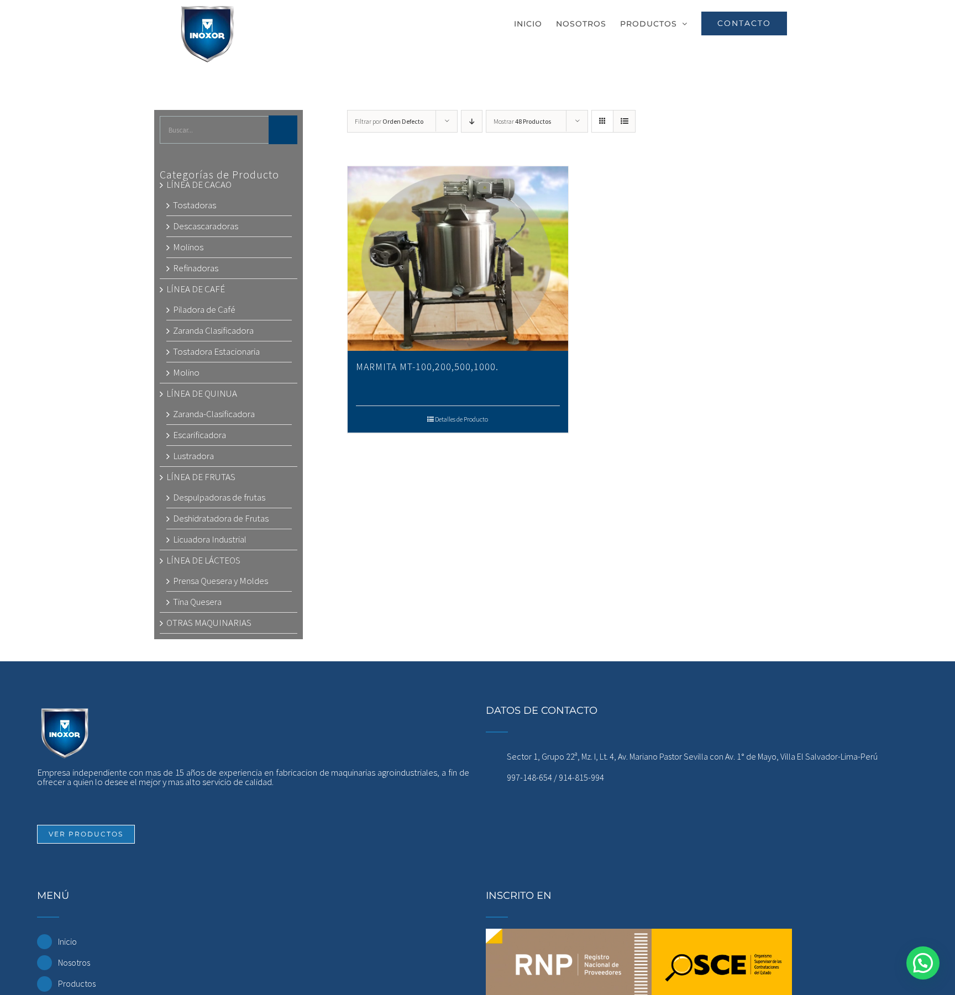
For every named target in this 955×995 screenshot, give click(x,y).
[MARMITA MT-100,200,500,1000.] (458, 258)
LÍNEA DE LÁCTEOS (203, 560)
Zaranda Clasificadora (213, 330)
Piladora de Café (204, 309)
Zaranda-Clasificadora (214, 414)
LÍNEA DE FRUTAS (200, 477)
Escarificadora (199, 435)
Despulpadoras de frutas (219, 497)
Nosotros (74, 962)
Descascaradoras (205, 226)
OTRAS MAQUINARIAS (208, 623)
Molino (186, 372)
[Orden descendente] (471, 121)
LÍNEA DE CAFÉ (195, 289)
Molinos (188, 247)
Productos (77, 983)
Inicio (67, 941)
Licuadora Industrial (209, 539)
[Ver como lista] (624, 121)
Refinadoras (195, 268)
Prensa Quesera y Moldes (220, 581)
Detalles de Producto (461, 419)
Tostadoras (194, 205)
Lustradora (193, 456)
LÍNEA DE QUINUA (201, 393)
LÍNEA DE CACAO (199, 184)
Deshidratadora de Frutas (221, 518)
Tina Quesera (197, 602)
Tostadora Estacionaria (216, 351)
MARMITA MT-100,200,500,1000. (427, 366)
